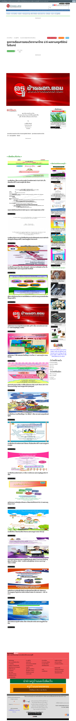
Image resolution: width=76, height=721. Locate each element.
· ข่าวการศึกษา (44, 660)
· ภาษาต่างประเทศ (29, 665)
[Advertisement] (38, 27)
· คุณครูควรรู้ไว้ (57, 668)
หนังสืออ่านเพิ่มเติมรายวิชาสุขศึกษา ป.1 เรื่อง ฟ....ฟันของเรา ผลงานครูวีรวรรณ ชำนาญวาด (58, 230)
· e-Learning (11, 664)
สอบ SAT (51, 369)
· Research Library (12, 674)
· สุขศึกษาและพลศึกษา (30, 669)
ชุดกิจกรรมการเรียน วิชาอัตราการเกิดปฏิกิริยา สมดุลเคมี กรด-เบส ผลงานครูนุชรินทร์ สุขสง (58, 213)
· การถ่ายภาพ (10, 670)
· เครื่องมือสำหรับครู (58, 673)
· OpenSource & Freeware (14, 667)
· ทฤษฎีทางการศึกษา (58, 660)
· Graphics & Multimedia (13, 665)
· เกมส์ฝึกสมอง (44, 671)
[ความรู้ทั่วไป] (57, 13)
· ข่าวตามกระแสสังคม (45, 662)
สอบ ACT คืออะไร (53, 375)
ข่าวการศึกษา (9, 38)
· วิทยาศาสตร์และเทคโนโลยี (31, 664)
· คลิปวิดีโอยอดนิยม (45, 665)
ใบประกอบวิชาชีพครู (53, 362)
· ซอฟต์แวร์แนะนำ (11, 669)
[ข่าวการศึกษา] (14, 13)
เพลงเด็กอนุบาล (53, 378)
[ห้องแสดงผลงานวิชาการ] (41, 13)
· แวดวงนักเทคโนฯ (11, 677)
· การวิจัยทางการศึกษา (58, 664)
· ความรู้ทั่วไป (28, 660)
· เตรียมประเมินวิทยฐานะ (59, 669)
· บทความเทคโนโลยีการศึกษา (13, 662)
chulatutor (52, 377)
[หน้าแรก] (8, 13)
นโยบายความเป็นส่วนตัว (44, 1)
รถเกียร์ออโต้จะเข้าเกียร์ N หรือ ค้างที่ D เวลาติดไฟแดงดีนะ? (58, 296)
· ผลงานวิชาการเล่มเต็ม (59, 671)
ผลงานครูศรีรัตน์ (13, 135)
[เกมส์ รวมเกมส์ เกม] (52, 13)
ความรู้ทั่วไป (16, 38)
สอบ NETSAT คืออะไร (54, 364)
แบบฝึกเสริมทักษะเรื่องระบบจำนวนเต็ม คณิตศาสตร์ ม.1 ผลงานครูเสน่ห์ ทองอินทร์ (58, 196)
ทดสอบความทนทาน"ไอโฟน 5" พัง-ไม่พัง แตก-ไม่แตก (58, 324)
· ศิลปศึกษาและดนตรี (30, 672)
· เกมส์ (42, 669)
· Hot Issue (10, 672)
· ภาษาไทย (28, 667)
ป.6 (8, 135)
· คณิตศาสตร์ (28, 662)
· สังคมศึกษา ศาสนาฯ (30, 670)
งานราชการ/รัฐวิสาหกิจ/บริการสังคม (27, 38)
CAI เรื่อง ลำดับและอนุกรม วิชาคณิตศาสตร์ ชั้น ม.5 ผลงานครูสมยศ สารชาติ (58, 245)
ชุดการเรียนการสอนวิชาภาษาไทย (38, 133)
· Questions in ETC (12, 675)
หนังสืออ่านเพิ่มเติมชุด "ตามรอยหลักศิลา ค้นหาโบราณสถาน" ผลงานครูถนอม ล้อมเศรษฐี (58, 262)
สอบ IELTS (52, 366)
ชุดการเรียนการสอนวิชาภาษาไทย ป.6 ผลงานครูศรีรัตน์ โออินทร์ (19, 133)
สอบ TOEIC (52, 367)
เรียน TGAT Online (53, 373)
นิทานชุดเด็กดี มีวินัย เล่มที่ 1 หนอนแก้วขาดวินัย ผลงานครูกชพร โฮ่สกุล (58, 124)
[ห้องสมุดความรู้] (26, 13)
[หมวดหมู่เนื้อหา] (33, 13)
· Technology (11, 660)
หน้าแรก (67, 38)
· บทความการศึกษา (58, 662)
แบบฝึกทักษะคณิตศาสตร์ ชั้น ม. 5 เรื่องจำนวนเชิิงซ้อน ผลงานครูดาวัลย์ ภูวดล (58, 179)
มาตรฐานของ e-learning (58, 339)
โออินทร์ (18, 135)
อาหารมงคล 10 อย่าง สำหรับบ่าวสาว (58, 310)
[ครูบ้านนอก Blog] (20, 13)
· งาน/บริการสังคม (45, 664)
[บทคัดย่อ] (48, 13)
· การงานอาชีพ (28, 674)
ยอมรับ (74, 1)
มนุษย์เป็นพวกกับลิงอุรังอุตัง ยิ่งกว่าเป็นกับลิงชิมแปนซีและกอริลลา (58, 280)
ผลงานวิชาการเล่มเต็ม (52, 38)
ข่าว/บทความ (61, 38)
